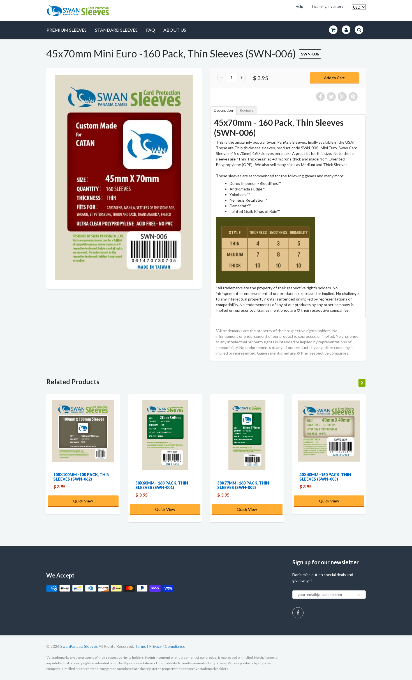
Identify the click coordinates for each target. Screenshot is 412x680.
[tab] (223, 110)
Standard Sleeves (116, 29)
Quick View (83, 501)
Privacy (155, 646)
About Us (174, 29)
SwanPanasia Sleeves (79, 646)
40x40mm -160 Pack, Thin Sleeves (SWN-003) (325, 476)
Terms (140, 646)
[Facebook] (298, 612)
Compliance (175, 646)
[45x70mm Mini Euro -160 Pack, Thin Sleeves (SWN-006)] (124, 177)
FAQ (150, 29)
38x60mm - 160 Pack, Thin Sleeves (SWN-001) (161, 485)
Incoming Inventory (327, 6)
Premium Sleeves (67, 29)
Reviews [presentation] (246, 110)
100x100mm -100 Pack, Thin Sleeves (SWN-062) (81, 476)
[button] (411, 677)
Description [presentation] (223, 110)
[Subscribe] (359, 594)
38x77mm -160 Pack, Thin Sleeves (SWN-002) (243, 485)
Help (299, 6)
